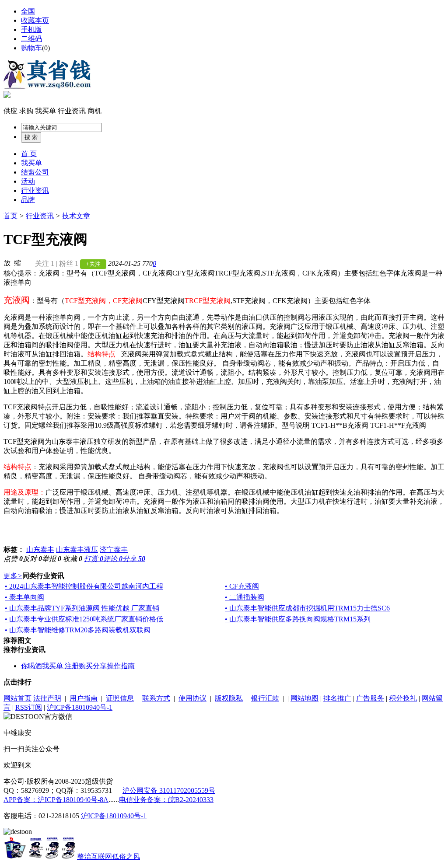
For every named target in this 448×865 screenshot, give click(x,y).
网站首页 (18, 698)
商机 (95, 111)
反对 (32, 558)
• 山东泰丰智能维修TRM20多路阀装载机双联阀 (77, 630)
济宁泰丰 (114, 549)
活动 (28, 181)
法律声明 (47, 698)
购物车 (31, 48)
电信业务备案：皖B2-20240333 (166, 799)
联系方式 (156, 698)
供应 (11, 111)
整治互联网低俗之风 (108, 856)
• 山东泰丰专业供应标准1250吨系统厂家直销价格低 (84, 619)
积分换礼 (403, 698)
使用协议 (192, 698)
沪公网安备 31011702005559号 (168, 790)
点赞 (13, 558)
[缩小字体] (17, 262)
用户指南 (84, 698)
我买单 (45, 111)
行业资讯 (72, 111)
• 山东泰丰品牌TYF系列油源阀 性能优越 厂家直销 (82, 608)
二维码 (31, 38)
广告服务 (370, 698)
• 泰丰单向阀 (24, 597)
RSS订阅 (28, 707)
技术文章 (76, 216)
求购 (26, 111)
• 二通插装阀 (244, 597)
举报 (51, 558)
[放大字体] (7, 262)
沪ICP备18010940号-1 (79, 707)
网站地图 (304, 698)
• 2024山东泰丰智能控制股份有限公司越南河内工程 (84, 586)
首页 (11, 216)
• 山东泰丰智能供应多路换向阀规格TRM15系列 (298, 619)
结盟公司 (35, 172)
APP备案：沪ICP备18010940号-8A (56, 799)
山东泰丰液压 (77, 549)
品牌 (28, 199)
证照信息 (120, 698)
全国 (28, 11)
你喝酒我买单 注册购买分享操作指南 (78, 666)
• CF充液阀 (242, 586)
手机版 (31, 29)
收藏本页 (35, 20)
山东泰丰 (40, 549)
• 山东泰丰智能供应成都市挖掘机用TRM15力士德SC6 (307, 608)
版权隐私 (229, 698)
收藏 (72, 558)
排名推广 (337, 698)
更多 (13, 575)
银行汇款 (265, 698)
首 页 (29, 153)
